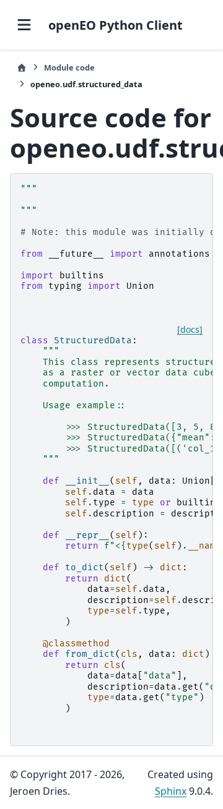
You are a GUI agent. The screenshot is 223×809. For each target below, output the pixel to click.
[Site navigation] (24, 24)
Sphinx (170, 791)
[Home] (22, 67)
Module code (69, 67)
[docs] (190, 329)
